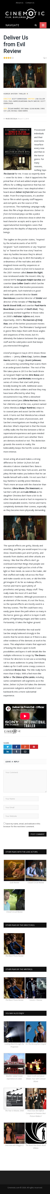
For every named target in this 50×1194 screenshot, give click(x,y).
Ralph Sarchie (34, 101)
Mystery (14, 94)
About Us (19, 3)
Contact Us (30, 3)
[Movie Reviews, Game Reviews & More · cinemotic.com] (25, 14)
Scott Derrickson (19, 99)
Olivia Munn (34, 108)
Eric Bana (25, 108)
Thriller (22, 94)
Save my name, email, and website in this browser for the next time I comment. (21, 825)
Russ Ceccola (11, 119)
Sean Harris (23, 111)
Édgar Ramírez (14, 108)
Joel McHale (12, 111)
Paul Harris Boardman (18, 101)
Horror (6, 94)
